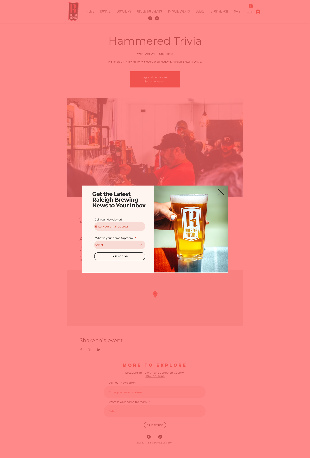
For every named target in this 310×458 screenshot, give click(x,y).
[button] (221, 192)
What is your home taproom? (114, 238)
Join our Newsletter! (108, 219)
